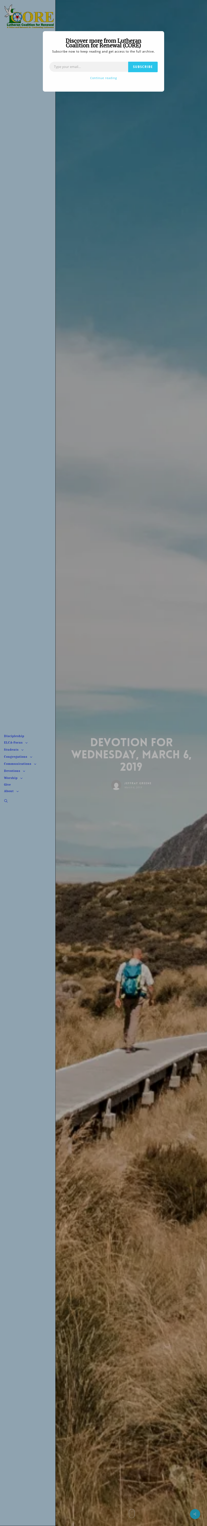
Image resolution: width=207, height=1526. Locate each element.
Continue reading (103, 78)
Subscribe (143, 67)
